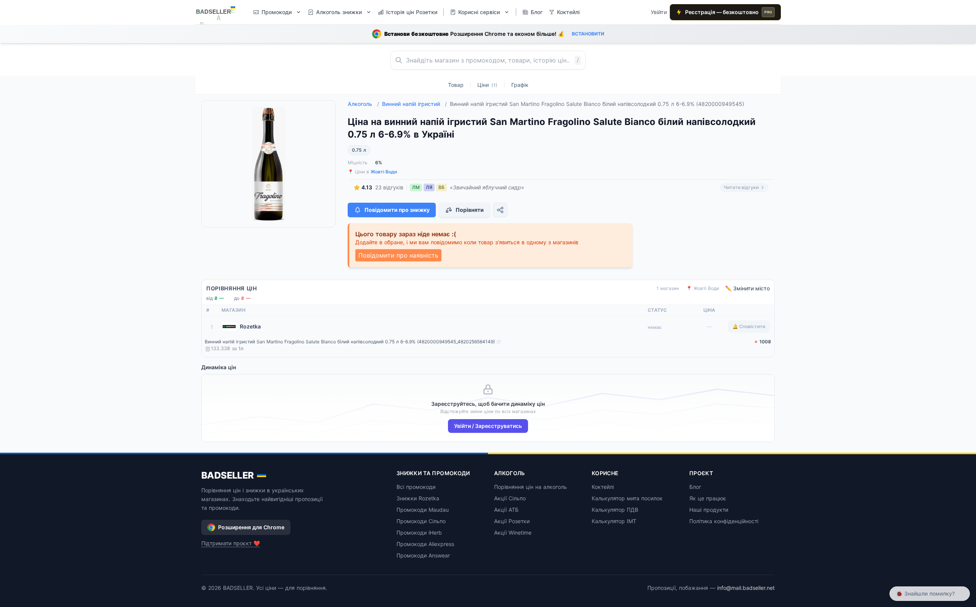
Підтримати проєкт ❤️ (230, 543)
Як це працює (707, 498)
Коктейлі (603, 487)
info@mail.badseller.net (746, 588)
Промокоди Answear (423, 555)
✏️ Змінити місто (747, 288)
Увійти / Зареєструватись (488, 426)
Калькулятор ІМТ (614, 521)
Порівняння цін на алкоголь (530, 487)
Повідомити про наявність (398, 255)
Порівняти (470, 210)
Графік (519, 85)
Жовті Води (384, 172)
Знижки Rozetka (417, 498)
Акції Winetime (512, 532)
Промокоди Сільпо (421, 521)
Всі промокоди (415, 487)
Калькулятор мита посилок (627, 498)
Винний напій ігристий (414, 104)
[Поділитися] (500, 210)
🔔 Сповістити (748, 326)
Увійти (659, 12)
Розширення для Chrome (251, 527)
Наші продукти (708, 509)
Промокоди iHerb (419, 532)
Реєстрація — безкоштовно (728, 12)
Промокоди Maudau (422, 509)
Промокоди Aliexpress (425, 544)
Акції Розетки (512, 521)
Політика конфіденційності (723, 521)
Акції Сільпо (510, 498)
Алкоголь (363, 104)
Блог (695, 487)
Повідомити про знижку (397, 210)
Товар (456, 85)
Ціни (487, 85)
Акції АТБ (506, 509)
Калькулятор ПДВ (615, 509)
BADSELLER (227, 475)
